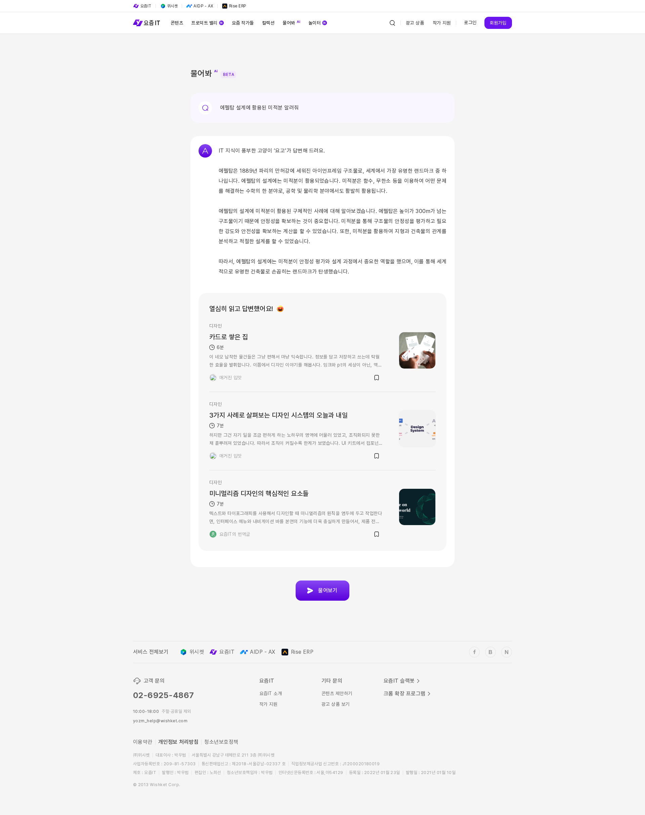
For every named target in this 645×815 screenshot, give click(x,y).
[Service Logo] (146, 23)
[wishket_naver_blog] (506, 652)
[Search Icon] (392, 23)
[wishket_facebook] (474, 652)
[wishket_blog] (490, 652)
